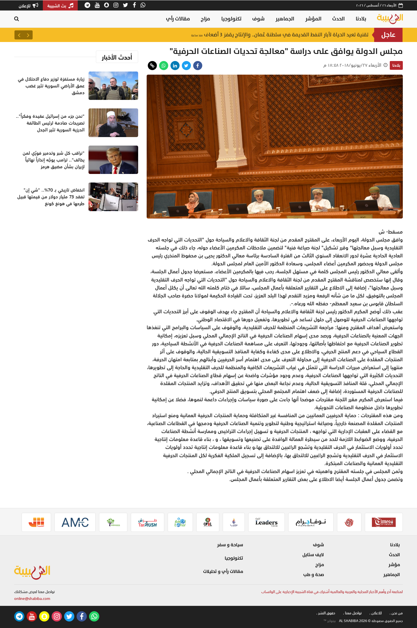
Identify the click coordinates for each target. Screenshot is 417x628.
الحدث (338, 18)
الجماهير (284, 18)
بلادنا (361, 18)
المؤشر (313, 18)
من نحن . (396, 613)
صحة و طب (313, 574)
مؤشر (394, 564)
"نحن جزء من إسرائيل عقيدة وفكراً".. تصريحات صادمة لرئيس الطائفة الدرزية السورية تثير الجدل (50, 123)
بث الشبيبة (57, 5)
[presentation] (28, 34)
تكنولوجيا (231, 18)
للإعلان (25, 5)
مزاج (205, 18)
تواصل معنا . (352, 613)
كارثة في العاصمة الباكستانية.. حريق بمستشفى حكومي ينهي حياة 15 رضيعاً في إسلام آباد (262, 34)
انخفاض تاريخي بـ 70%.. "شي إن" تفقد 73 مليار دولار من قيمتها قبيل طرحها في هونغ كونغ (51, 196)
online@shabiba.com (32, 598)
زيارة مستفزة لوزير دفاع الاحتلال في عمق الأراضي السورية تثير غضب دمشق (51, 85)
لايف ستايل (313, 554)
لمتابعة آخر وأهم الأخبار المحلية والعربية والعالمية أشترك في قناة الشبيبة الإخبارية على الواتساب (332, 592)
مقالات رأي (178, 18)
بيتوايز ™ (329, 621)
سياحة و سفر (230, 545)
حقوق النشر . (325, 613)
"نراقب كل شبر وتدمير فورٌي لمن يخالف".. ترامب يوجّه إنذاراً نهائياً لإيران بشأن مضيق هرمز (54, 159)
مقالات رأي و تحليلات (223, 571)
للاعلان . (375, 613)
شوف (258, 18)
